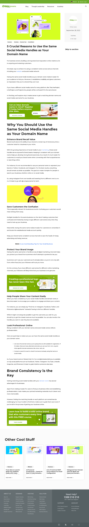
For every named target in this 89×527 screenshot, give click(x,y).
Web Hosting (30, 497)
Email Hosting (31, 503)
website (19, 71)
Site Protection (31, 501)
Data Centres (7, 499)
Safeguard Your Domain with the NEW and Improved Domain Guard (75, 472)
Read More (9, 477)
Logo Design (42, 501)
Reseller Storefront (8, 511)
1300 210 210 (71, 497)
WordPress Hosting (32, 499)
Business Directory (43, 511)
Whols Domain (19, 511)
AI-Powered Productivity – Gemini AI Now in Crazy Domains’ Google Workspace (34, 472)
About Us (6, 497)
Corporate (6, 503)
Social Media (31, 42)
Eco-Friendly (6, 501)
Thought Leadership (37, 6)
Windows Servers (31, 509)
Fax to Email (42, 507)
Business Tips (23, 42)
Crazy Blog (6, 505)
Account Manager (75, 506)
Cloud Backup (31, 513)
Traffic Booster (42, 503)
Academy (60, 6)
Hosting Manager (75, 508)
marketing (45, 150)
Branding (16, 42)
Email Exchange (31, 505)
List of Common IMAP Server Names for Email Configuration (54, 471)
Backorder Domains (20, 503)
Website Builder (42, 497)
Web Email (73, 510)
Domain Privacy (19, 507)
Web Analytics (42, 509)
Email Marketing (43, 505)
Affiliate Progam (7, 507)
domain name (44, 381)
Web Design (42, 499)
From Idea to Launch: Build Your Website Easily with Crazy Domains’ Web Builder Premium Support (13, 473)
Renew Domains (19, 499)
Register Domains (20, 497)
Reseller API (6, 509)
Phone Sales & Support (63, 506)
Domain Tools (19, 505)
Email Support (61, 508)
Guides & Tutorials (61, 510)
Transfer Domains (20, 501)
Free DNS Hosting (31, 511)
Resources (50, 6)
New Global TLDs (19, 509)
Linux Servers (31, 507)
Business (10, 42)
